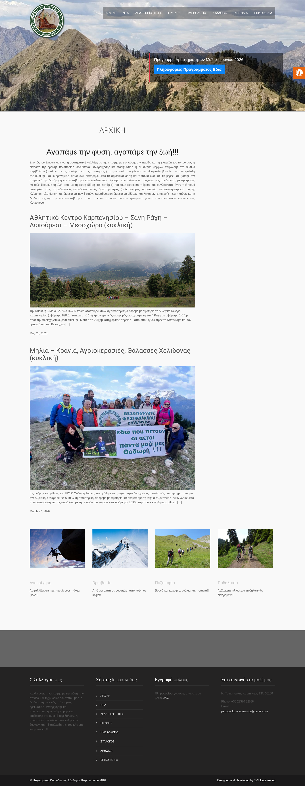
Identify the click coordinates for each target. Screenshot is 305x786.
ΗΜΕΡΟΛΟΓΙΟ (196, 13)
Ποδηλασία (228, 583)
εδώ (166, 698)
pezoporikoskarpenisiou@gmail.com (244, 711)
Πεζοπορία (165, 583)
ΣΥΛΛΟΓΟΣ (220, 13)
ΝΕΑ (126, 13)
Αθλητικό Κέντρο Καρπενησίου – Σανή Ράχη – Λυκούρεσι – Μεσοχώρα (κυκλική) (99, 221)
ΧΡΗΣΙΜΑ (241, 13)
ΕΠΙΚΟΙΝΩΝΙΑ (263, 13)
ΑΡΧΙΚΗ (111, 13)
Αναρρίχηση (40, 583)
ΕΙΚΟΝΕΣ (174, 13)
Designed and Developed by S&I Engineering (246, 780)
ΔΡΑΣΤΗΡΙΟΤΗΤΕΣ (148, 13)
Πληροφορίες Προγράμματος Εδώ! (190, 69)
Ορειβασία (101, 583)
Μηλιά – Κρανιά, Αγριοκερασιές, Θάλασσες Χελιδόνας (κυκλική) (110, 354)
